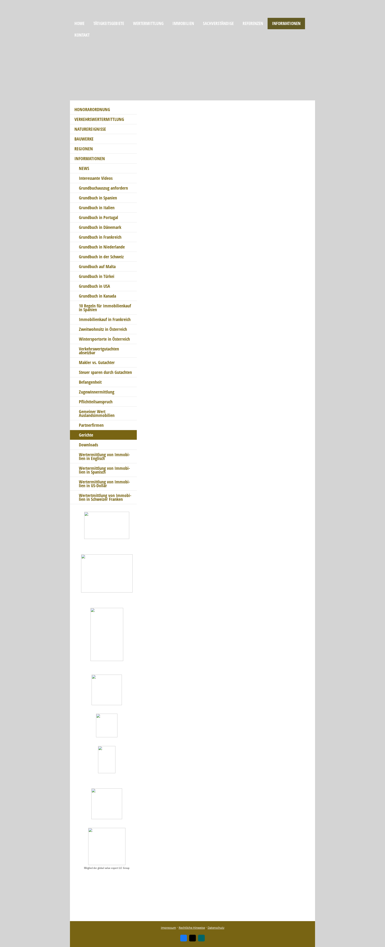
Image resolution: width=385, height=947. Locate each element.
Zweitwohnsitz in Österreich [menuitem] (103, 329)
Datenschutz (216, 928)
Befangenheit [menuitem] (90, 382)
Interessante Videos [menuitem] (96, 178)
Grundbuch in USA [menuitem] (94, 286)
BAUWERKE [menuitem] (84, 139)
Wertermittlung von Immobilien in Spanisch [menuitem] (104, 470)
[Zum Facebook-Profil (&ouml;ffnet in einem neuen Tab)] (183, 938)
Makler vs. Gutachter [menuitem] (97, 362)
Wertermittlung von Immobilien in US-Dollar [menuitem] (104, 484)
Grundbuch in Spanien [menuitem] (98, 198)
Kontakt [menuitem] (82, 35)
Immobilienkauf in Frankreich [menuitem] (105, 319)
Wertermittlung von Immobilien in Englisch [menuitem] (104, 456)
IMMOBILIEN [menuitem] (183, 23)
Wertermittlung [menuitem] (148, 23)
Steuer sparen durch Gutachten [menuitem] (105, 372)
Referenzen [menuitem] (253, 23)
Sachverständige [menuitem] (218, 23)
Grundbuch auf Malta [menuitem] (97, 266)
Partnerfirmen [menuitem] (91, 425)
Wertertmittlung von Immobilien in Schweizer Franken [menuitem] (105, 497)
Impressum (168, 928)
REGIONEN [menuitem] (83, 149)
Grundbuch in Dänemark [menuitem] (100, 227)
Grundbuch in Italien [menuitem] (97, 208)
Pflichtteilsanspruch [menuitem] (96, 402)
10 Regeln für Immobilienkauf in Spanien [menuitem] (105, 308)
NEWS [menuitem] (84, 168)
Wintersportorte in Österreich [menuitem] (104, 339)
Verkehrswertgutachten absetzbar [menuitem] (99, 351)
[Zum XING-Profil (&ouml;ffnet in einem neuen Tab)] (201, 938)
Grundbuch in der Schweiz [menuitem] (101, 257)
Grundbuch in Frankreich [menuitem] (100, 237)
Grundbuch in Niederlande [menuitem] (102, 247)
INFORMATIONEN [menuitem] (286, 23)
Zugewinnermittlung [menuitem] (96, 392)
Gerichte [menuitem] (86, 435)
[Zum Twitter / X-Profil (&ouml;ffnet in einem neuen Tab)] (192, 938)
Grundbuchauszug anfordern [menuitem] (103, 188)
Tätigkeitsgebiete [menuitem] (108, 23)
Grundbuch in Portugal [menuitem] (98, 217)
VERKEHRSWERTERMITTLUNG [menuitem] (99, 119)
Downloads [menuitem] (88, 445)
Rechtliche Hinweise (192, 928)
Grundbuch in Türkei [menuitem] (96, 276)
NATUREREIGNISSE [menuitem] (90, 129)
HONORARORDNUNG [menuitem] (92, 109)
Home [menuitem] (79, 23)
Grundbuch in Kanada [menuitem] (97, 296)
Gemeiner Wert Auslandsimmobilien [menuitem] (97, 413)
